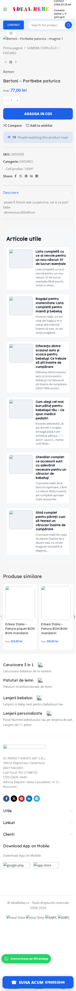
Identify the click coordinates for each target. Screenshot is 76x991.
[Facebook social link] (15, 176)
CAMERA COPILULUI (42, 48)
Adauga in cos (38, 113)
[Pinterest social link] (26, 176)
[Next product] (15, 62)
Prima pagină (12, 48)
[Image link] (24, 748)
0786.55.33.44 (62, 4)
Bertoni (8, 71)
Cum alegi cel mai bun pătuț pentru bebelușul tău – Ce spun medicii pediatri (50, 410)
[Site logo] (31, 9)
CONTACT (13, 25)
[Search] (68, 25)
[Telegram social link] (36, 176)
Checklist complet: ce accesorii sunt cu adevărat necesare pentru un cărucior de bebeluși (51, 467)
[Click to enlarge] (11, 33)
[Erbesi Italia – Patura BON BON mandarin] (56, 603)
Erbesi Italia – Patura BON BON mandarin (54, 628)
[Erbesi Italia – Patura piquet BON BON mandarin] (20, 603)
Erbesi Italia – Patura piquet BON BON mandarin (20, 628)
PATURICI (9, 53)
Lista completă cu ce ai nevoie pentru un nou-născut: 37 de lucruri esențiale (51, 257)
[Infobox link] (23, 664)
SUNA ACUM (31, 982)
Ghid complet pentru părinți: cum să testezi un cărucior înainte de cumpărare (50, 520)
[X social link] (20, 176)
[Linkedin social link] (31, 176)
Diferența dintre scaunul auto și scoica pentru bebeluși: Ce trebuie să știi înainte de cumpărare (51, 356)
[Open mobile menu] (5, 9)
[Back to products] (10, 62)
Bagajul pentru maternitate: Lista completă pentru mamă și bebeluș (50, 305)
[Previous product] (5, 62)
